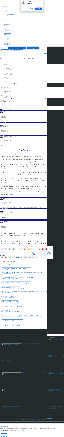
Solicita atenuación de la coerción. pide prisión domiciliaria (12, 306)
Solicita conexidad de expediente (7, 326)
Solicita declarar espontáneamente (8, 307)
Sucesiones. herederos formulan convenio (9, 296)
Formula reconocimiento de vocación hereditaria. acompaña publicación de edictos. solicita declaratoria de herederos (22, 264)
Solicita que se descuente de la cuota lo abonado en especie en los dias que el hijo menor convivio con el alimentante (22, 316)
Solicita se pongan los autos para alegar (8, 320)
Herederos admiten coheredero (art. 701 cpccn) (10, 300)
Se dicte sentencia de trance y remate (8, 274)
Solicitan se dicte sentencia (6, 276)
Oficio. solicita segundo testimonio (7, 321)
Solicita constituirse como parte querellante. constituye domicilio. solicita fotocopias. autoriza (17, 279)
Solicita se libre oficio (5, 314)
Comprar (1, 112)
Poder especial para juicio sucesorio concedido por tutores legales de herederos (15, 298)
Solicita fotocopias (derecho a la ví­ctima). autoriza (10, 311)
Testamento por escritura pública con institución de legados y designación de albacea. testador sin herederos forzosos (22, 302)
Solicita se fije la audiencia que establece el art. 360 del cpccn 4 (12, 319)
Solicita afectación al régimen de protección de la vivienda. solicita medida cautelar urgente (17, 283)
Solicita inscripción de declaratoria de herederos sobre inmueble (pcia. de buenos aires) (16, 267)
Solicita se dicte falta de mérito (7, 269)
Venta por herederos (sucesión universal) (8, 287)
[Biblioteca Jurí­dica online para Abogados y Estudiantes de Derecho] (11, 49)
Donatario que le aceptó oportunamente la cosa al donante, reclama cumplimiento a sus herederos (18, 288)
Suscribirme (39, 8)
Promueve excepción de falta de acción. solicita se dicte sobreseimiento (14, 268)
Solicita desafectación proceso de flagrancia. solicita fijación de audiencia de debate (16, 281)
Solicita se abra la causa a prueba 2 (8, 317)
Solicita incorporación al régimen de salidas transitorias (11, 312)
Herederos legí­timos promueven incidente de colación (11, 295)
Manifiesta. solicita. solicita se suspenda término (10, 278)
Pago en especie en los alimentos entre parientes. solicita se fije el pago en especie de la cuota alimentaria (20, 315)
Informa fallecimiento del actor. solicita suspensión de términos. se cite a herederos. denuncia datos (18, 277)
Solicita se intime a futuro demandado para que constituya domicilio (13, 324)
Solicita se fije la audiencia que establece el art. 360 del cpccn (12, 305)
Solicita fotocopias (5, 310)
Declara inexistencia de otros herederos (8, 297)
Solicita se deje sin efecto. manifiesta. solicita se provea (11, 286)
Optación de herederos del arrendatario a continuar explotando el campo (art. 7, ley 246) (17, 293)
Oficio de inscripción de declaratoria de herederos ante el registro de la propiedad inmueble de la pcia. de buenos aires (22, 272)
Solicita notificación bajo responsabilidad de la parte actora (12, 325)
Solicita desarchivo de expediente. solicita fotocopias (11, 282)
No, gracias (31, 8)
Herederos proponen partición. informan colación (10, 301)
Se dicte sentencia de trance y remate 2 (8, 273)
